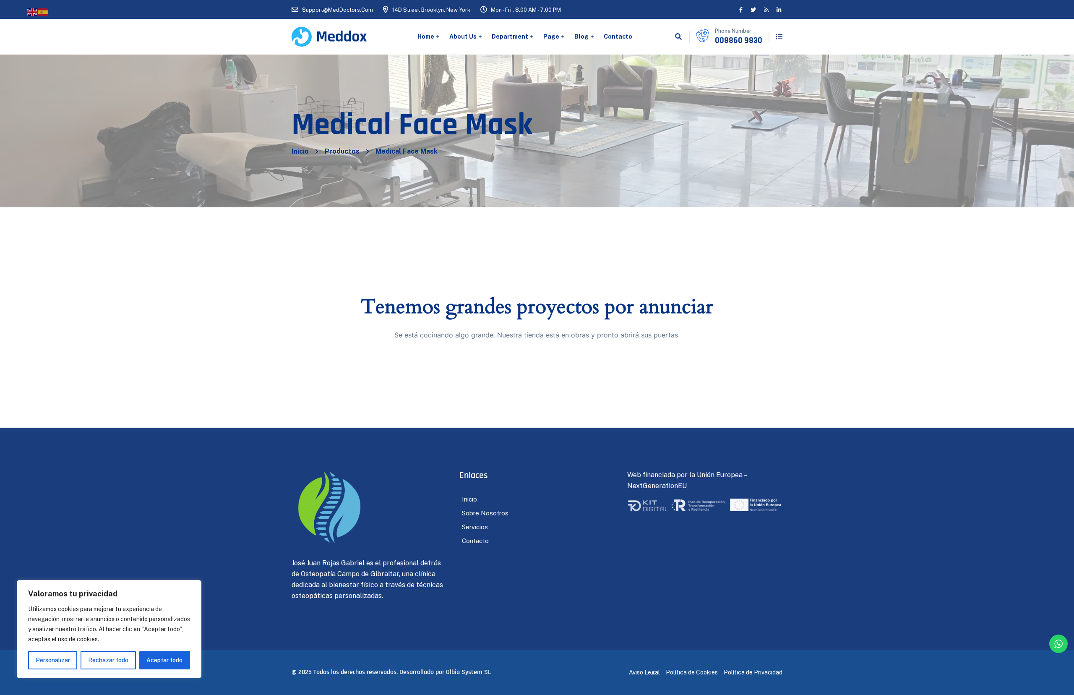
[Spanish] (43, 12)
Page (551, 36)
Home (425, 36)
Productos (342, 151)
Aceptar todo (164, 660)
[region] (109, 629)
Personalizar (53, 660)
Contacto (618, 36)
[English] (32, 12)
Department (510, 36)
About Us (463, 36)
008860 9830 (738, 40)
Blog (581, 36)
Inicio (300, 151)
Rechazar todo (108, 660)
